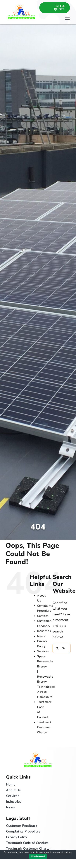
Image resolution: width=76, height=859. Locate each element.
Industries (44, 631)
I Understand (38, 856)
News (41, 636)
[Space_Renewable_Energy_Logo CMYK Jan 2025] (21, 4)
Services (43, 651)
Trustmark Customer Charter (44, 727)
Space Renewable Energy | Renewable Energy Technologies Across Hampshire (46, 676)
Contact (42, 616)
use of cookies (64, 852)
